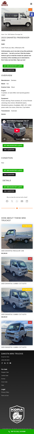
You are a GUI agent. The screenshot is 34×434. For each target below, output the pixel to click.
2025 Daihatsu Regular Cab (12, 251)
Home (2, 34)
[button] (32, 14)
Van (6, 34)
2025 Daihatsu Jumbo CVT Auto (13, 283)
